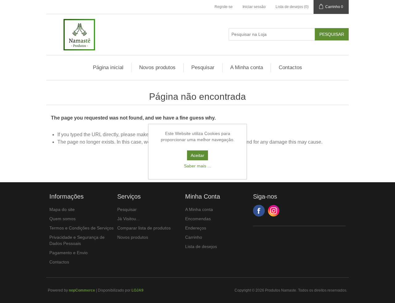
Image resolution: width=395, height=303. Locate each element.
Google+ (274, 211)
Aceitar (197, 155)
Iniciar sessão (254, 7)
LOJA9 (137, 290)
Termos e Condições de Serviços (81, 227)
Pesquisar (202, 67)
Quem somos (62, 218)
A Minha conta (246, 67)
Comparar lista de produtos (144, 227)
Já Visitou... (128, 218)
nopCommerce (82, 290)
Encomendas (198, 218)
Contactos (290, 67)
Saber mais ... (197, 165)
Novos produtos (157, 67)
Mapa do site (62, 209)
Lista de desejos (201, 246)
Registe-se (223, 7)
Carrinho (193, 237)
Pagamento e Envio (68, 252)
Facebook (259, 211)
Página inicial (108, 67)
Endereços (195, 227)
